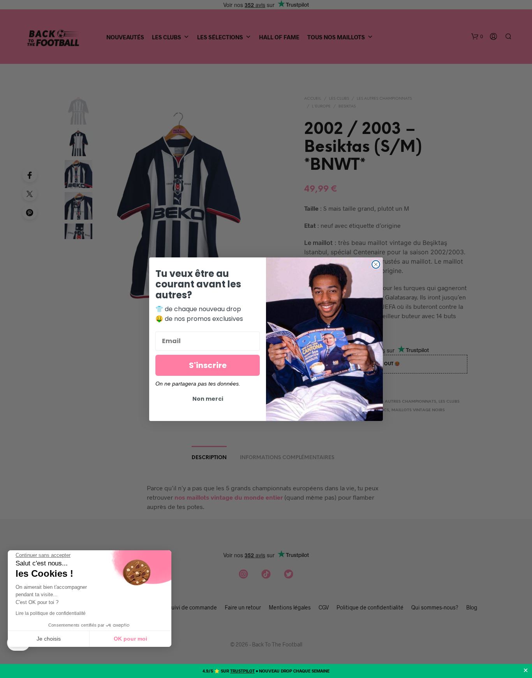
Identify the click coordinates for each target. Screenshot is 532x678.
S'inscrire (208, 365)
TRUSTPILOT (242, 670)
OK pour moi (130, 639)
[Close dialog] (376, 264)
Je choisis (49, 639)
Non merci (207, 399)
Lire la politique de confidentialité (51, 613)
